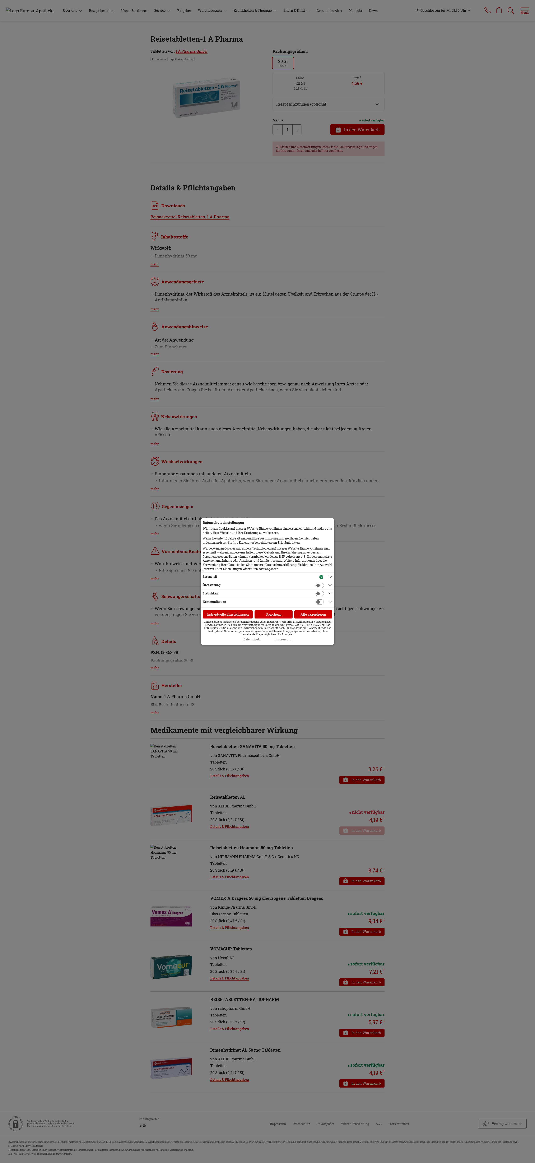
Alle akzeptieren (313, 614)
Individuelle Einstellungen (228, 614)
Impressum (283, 639)
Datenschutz (252, 639)
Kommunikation (214, 602)
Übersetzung (211, 585)
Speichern (274, 614)
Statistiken (210, 593)
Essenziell (210, 577)
